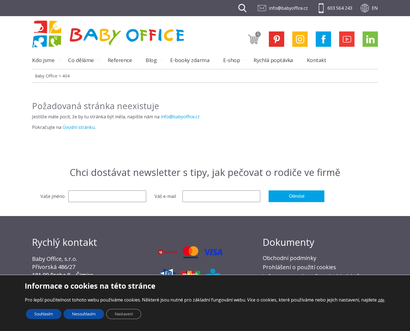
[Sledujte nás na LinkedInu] (370, 39)
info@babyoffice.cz (288, 8)
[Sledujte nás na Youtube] (346, 39)
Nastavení (124, 314)
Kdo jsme (43, 60)
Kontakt (316, 60)
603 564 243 (339, 8)
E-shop (231, 60)
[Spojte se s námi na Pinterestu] (276, 39)
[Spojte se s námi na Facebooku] (323, 39)
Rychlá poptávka (273, 60)
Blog (151, 60)
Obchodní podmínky (289, 258)
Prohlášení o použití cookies (299, 267)
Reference (120, 60)
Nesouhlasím (84, 314)
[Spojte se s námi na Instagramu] (300, 39)
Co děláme (81, 60)
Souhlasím (43, 314)
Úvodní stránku (78, 127)
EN (375, 8)
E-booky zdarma (189, 60)
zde (381, 300)
